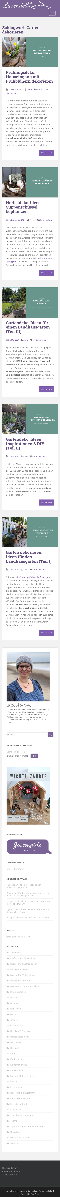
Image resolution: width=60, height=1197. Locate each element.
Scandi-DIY (15, 1109)
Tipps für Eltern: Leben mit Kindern (27, 1126)
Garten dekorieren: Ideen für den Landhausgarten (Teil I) (29, 557)
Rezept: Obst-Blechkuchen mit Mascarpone (28, 917)
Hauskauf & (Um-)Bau (20, 1031)
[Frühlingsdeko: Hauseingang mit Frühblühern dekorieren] (30, 52)
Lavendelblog (11, 1191)
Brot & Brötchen (18, 992)
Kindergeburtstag (19, 1064)
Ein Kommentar (39, 340)
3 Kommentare (38, 456)
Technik (14, 1120)
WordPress (35, 1194)
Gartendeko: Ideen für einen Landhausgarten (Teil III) (28, 327)
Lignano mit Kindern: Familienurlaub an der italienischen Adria (28, 910)
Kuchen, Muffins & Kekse (22, 1076)
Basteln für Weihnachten (22, 975)
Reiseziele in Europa (20, 1098)
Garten (13, 1014)
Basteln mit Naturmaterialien (24, 986)
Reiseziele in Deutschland (23, 1092)
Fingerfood (15, 1008)
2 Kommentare (45, 220)
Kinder (13, 1053)
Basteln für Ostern (19, 969)
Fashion (14, 1003)
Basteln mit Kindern (20, 980)
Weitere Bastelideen (20, 1137)
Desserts (14, 997)
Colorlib (51, 1191)
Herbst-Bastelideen (19, 1036)
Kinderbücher (17, 1059)
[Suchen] (50, 734)
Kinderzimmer (17, 1070)
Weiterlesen (46, 152)
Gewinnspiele (17, 1025)
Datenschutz (33, 1191)
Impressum (22, 1191)
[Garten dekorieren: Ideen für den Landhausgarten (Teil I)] (30, 532)
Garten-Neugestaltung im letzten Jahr (33, 577)
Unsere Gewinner (15, 869)
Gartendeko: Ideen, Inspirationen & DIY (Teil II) (25, 444)
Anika (29, 89)
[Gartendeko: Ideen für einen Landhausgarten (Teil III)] (30, 302)
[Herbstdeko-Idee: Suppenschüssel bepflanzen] (30, 182)
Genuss (14, 1020)
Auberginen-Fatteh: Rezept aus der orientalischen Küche (24, 886)
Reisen (13, 1081)
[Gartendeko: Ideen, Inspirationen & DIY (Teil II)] (30, 419)
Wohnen (14, 1143)
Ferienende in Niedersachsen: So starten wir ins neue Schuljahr (28, 902)
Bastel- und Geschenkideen (23, 963)
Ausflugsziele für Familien (23, 958)
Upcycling (15, 1132)
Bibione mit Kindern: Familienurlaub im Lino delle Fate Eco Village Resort (28, 894)
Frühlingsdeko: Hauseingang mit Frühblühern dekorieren (29, 77)
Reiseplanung (17, 1087)
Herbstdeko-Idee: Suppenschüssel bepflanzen (22, 207)
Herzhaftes (15, 1042)
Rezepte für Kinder (19, 1104)
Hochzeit (14, 1048)
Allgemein (15, 952)
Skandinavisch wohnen (21, 1115)
